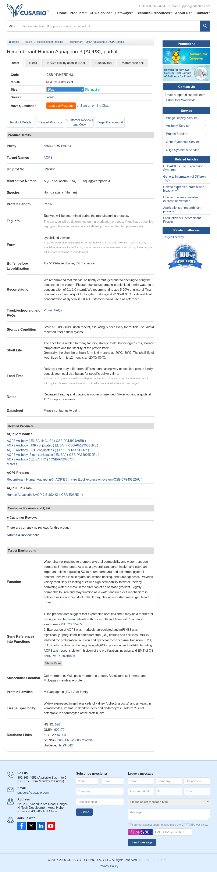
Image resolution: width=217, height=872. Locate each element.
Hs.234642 (65, 745)
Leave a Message (61, 105)
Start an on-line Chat (94, 105)
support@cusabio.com (194, 6)
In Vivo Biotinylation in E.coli (66, 63)
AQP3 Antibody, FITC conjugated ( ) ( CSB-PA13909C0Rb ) (48, 450)
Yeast (15, 63)
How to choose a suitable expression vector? (180, 199)
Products (77, 13)
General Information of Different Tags (184, 178)
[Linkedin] (40, 826)
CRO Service (100, 13)
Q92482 (49, 169)
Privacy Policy (108, 866)
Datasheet (67, 82)
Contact (201, 13)
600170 (59, 729)
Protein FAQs (53, 310)
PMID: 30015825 (63, 656)
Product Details (20, 122)
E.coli (33, 63)
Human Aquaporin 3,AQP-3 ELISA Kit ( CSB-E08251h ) (45, 494)
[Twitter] (31, 826)
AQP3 (48, 157)
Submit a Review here (23, 535)
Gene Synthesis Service (183, 142)
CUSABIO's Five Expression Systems (183, 167)
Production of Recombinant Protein (182, 219)
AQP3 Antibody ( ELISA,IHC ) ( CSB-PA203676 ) (40, 459)
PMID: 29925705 (70, 624)
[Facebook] (21, 826)
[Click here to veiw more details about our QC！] (186, 256)
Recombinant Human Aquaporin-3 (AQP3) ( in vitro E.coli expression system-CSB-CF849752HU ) (74, 479)
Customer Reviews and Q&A (79, 122)
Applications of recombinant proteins (182, 209)
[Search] (205, 26)
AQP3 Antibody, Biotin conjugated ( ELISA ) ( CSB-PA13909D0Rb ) (53, 454)
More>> (12, 464)
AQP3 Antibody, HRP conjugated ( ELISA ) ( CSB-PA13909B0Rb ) (52, 445)
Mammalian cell (132, 63)
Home (62, 13)
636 (57, 724)
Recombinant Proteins (50, 41)
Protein (28, 41)
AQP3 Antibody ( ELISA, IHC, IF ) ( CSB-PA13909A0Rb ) (46, 440)
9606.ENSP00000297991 (74, 740)
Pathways (123, 13)
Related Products (50, 122)
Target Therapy (173, 237)
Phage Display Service (182, 118)
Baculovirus (103, 63)
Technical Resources (153, 13)
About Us (182, 13)
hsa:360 (60, 735)
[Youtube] (49, 826)
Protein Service (176, 133)
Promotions (186, 44)
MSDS (53, 82)
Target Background (110, 122)
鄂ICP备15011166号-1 (153, 860)
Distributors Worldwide (179, 100)
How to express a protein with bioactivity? (183, 188)
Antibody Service (177, 125)
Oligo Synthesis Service (182, 150)
